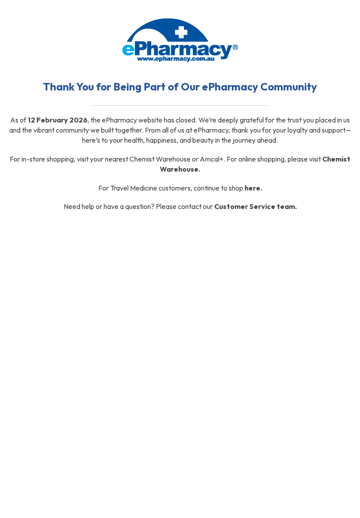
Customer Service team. (255, 206)
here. (253, 187)
